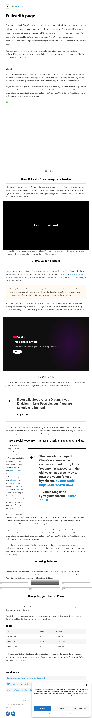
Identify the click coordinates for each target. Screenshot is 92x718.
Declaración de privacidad (63, 713)
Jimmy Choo (14, 471)
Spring (8, 428)
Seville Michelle (16, 486)
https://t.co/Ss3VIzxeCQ (56, 485)
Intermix (13, 480)
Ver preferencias (80, 708)
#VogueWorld (65, 481)
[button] (87, 685)
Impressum (75, 713)
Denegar (61, 708)
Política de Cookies (50, 713)
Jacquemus (62, 545)
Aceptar (43, 708)
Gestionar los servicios (41, 702)
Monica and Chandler (77, 274)
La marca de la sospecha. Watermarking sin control (26, 678)
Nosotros (25, 700)
